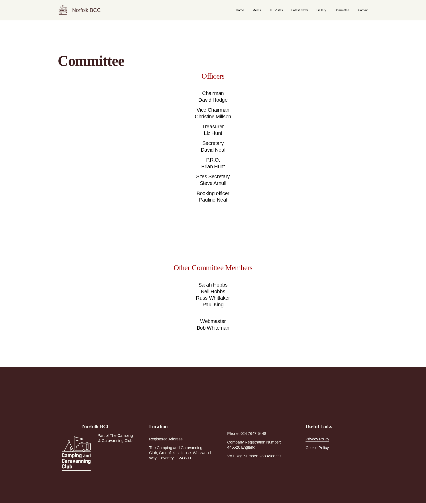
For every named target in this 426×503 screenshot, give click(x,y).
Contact (363, 10)
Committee (342, 10)
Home (240, 10)
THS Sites (276, 10)
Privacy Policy (317, 439)
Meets (256, 10)
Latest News (299, 10)
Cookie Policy (317, 448)
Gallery (321, 10)
